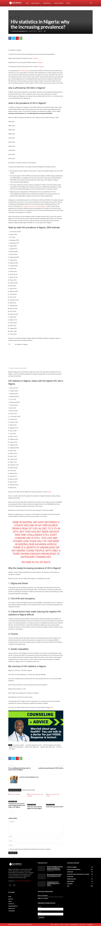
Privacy (10, 901)
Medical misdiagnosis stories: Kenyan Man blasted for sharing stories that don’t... (55, 868)
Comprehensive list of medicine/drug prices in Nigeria (53, 883)
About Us (10, 899)
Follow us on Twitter (43, 898)
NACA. (49, 492)
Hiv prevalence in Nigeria (18, 745)
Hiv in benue (59, 747)
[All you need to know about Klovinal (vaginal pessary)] (42, 876)
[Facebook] (10, 38)
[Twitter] (13, 38)
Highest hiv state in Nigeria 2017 (32, 747)
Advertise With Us (13, 906)
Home (27, 3)
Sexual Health (35, 3)
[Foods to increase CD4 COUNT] (54, 799)
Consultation (11, 910)
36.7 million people (24, 70)
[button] (91, 3)
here (52, 707)
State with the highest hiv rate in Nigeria (52, 745)
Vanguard (40, 62)
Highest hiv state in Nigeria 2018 (48, 747)
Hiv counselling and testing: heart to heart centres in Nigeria (19, 769)
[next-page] (12, 812)
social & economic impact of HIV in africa (50, 768)
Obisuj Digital (28, 924)
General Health (58, 3)
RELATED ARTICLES (14, 790)
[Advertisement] (35, 45)
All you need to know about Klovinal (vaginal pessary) (54, 875)
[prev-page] (9, 812)
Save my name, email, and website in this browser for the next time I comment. (30, 849)
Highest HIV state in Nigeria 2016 (16, 747)
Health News (46, 3)
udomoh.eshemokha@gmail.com (19, 31)
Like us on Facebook (43, 895)
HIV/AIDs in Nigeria (17, 8)
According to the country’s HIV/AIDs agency (34, 206)
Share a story (11, 908)
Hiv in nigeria (12, 748)
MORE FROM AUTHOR (28, 790)
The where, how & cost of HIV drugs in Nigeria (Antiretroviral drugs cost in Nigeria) (16, 805)
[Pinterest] (17, 38)
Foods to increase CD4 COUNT (54, 806)
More (68, 3)
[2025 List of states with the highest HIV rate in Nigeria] (35, 799)
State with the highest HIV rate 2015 (33, 745)
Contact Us (11, 903)
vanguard (35, 58)
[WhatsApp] (20, 38)
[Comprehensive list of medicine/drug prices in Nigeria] (42, 884)
